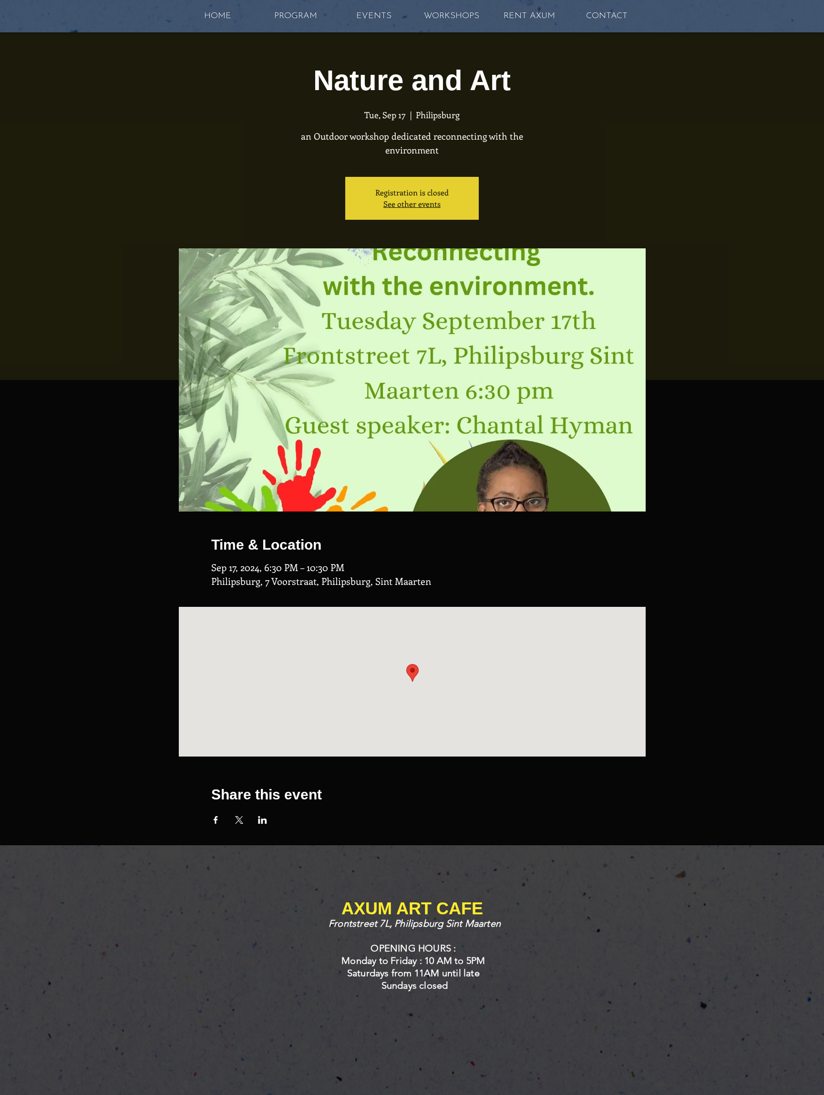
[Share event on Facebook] (215, 820)
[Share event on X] (239, 820)
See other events (412, 204)
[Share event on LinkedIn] (262, 820)
